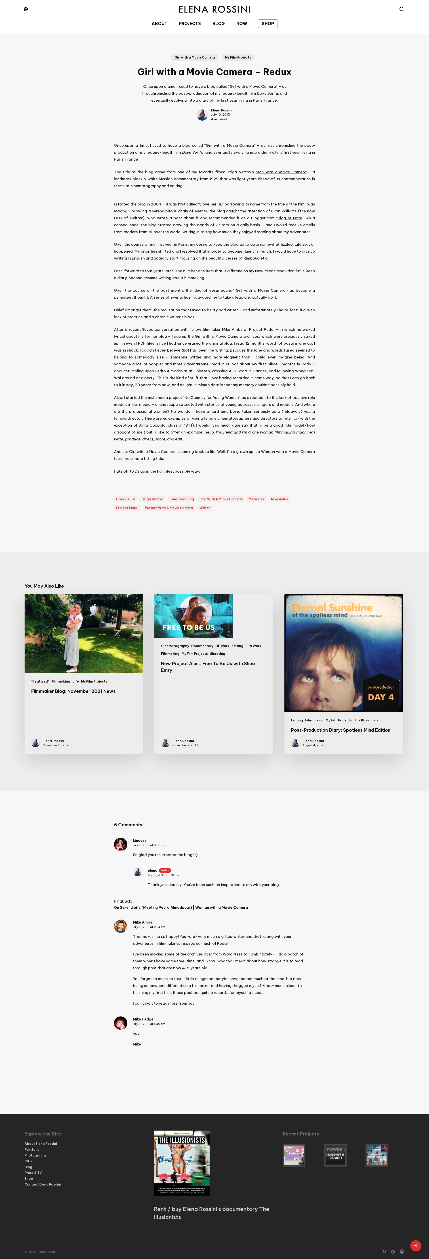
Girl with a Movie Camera (195, 57)
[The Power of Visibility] (343, 1155)
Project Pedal (261, 329)
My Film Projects (238, 57)
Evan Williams (284, 211)
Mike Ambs (279, 499)
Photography (35, 1155)
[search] (401, 9)
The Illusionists (366, 720)
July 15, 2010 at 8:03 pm (149, 845)
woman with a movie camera (169, 508)
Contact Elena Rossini (43, 1184)
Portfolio (32, 1150)
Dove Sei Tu (125, 499)
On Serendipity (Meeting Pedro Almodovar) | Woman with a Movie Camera (181, 907)
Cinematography (175, 646)
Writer (205, 508)
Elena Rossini (222, 110)
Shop (29, 1179)
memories (256, 499)
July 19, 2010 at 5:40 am (149, 1024)
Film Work (253, 646)
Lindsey (140, 840)
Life (75, 681)
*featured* (40, 681)
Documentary (202, 646)
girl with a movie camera (221, 499)
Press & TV (33, 1173)
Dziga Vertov (152, 499)
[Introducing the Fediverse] (302, 1155)
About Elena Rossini (41, 1144)
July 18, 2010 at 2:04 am (149, 927)
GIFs (28, 1161)
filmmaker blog (181, 499)
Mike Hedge (143, 1019)
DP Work (222, 646)
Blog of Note (290, 218)
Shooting (217, 654)
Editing (237, 646)
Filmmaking (61, 681)
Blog (28, 1167)
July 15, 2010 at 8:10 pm (163, 875)
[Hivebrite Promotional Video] (385, 1155)
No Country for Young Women (212, 397)
